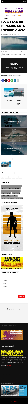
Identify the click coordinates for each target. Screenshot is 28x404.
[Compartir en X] (5, 80)
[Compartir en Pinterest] (8, 80)
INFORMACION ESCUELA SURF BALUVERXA (11, 188)
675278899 (9, 365)
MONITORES (14, 195)
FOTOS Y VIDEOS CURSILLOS (8, 198)
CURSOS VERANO (6, 190)
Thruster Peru (4, 55)
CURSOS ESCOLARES (6, 193)
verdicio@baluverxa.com (8, 367)
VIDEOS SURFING (17, 75)
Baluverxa (15, 309)
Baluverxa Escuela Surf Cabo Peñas (7, 34)
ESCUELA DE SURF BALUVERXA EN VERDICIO (11, 186)
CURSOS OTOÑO (16, 193)
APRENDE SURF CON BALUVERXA (19, 162)
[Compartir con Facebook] (2, 80)
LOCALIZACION (19, 198)
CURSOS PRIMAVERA (15, 190)
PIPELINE (10, 75)
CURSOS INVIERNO (6, 195)
